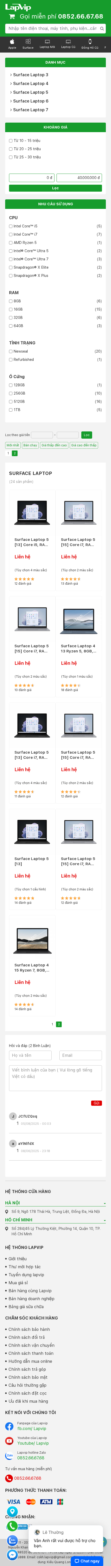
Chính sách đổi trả (27, 1337)
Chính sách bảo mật (28, 1377)
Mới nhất (13, 445)
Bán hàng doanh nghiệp (31, 1298)
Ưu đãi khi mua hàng (28, 1401)
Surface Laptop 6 (31, 101)
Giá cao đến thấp (84, 445)
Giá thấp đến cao (54, 445)
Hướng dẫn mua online (30, 1361)
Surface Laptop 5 (30, 92)
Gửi (96, 1103)
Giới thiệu (18, 1258)
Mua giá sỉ (18, 1282)
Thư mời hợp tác (25, 1266)
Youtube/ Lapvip (33, 1443)
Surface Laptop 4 (31, 83)
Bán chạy (30, 445)
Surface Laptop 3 (30, 74)
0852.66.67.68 (30, 1458)
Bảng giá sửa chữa (26, 1306)
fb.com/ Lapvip (31, 1428)
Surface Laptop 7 (30, 109)
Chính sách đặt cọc (28, 1393)
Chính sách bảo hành (29, 1329)
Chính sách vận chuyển (31, 1345)
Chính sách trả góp (27, 1369)
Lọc (55, 188)
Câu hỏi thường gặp (27, 1385)
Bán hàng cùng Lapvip (30, 1290)
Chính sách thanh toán (31, 1353)
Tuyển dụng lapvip (26, 1274)
